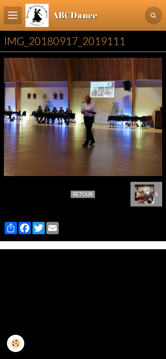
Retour (83, 194)
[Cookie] (15, 343)
